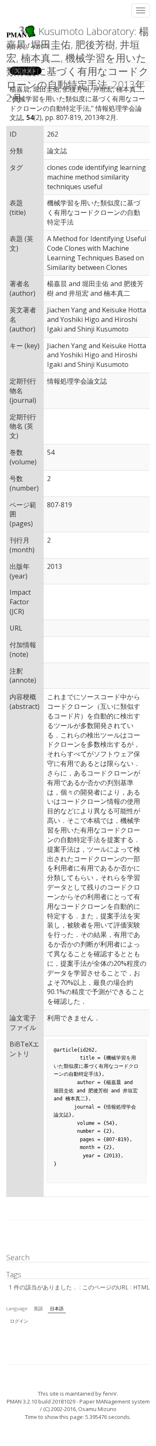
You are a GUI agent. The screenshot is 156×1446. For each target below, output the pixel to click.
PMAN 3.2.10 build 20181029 (41, 1401)
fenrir (110, 1393)
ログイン (19, 1321)
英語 (38, 1308)
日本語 (57, 1308)
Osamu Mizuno (97, 1409)
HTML (141, 1287)
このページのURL (105, 1287)
